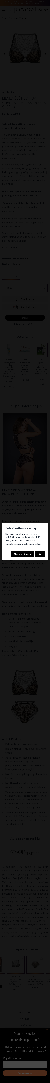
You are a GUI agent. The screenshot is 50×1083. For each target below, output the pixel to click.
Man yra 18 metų (22, 554)
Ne (39, 554)
